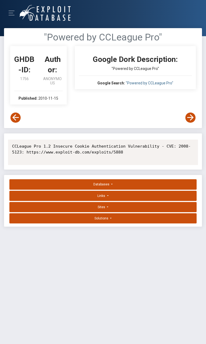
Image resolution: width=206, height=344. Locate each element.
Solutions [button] (101, 218)
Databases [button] (101, 184)
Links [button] (101, 196)
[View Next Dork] (190, 118)
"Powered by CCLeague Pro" (149, 83)
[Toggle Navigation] (13, 13)
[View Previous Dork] (15, 118)
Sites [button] (102, 207)
